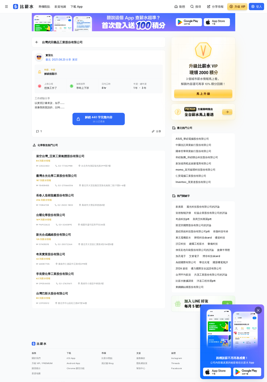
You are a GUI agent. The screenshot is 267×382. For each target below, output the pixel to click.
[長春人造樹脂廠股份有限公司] (98, 200)
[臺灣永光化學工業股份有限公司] (98, 180)
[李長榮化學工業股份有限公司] (98, 278)
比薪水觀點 (107, 358)
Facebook (176, 368)
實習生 (49, 55)
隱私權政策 (141, 363)
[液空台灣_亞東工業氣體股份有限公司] (98, 161)
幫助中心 (140, 368)
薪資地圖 (36, 373)
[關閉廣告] (258, 310)
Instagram (176, 358)
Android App (73, 363)
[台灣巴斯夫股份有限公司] (98, 298)
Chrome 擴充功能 (75, 368)
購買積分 (36, 368)
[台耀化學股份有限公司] (98, 220)
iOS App (71, 358)
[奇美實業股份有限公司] (98, 259)
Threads (175, 363)
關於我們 (36, 358)
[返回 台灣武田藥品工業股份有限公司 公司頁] (98, 42)
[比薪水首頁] (39, 343)
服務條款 (140, 358)
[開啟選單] (6, 6)
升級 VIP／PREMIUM (42, 363)
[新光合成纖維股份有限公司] (98, 239)
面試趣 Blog (108, 363)
